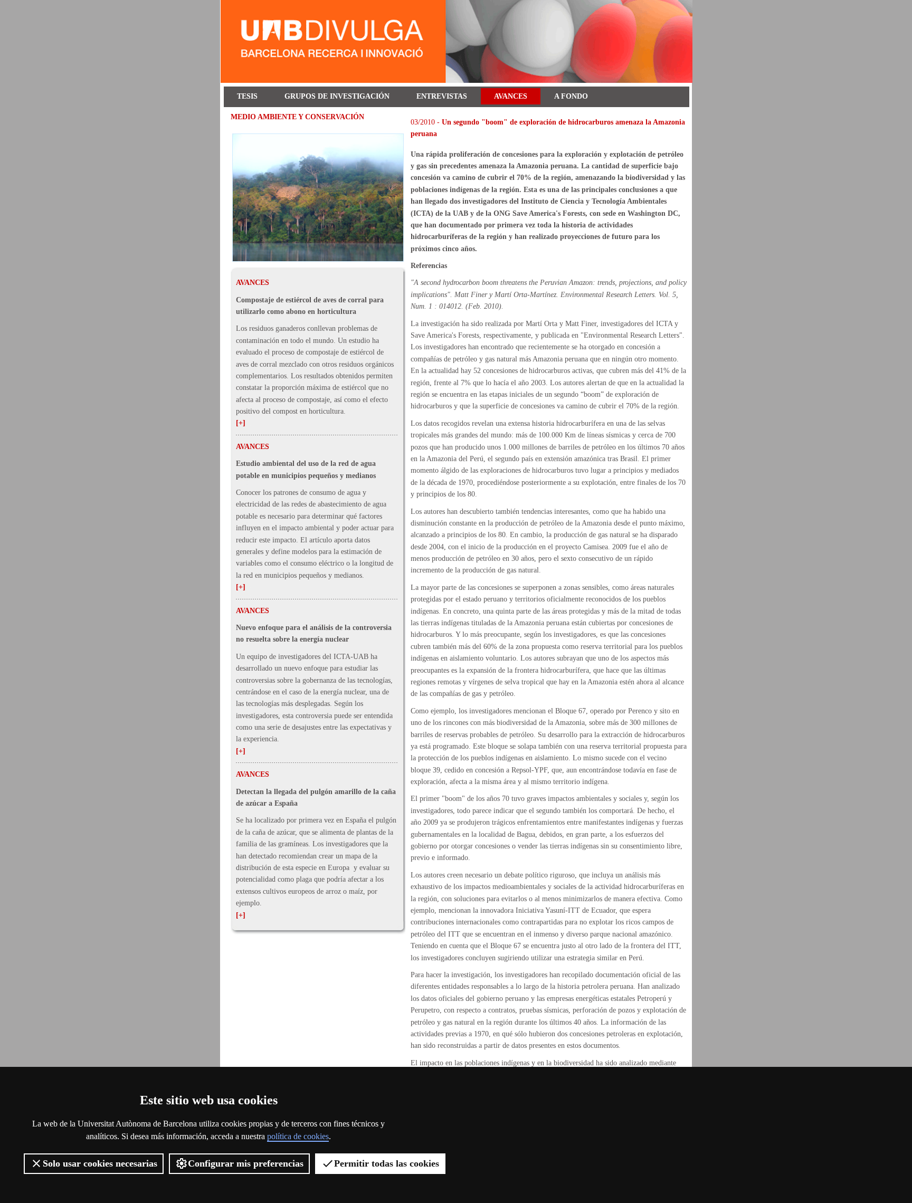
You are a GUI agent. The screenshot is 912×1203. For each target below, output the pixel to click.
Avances (510, 96)
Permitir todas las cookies (386, 1163)
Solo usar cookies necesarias (100, 1163)
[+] (240, 423)
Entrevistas (441, 96)
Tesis (247, 96)
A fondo (571, 96)
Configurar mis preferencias (245, 1163)
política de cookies (298, 1136)
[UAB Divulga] (458, 80)
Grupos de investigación (337, 96)
